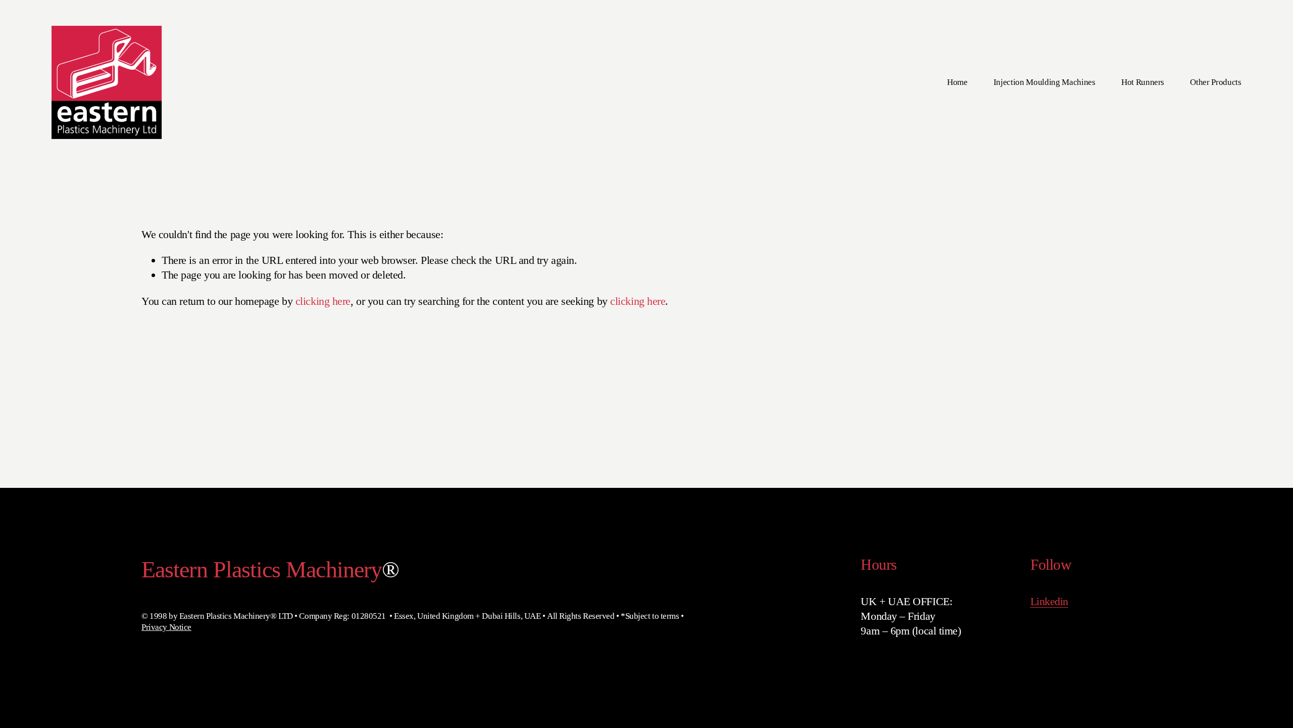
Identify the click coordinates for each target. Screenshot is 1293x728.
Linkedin (1049, 601)
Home (957, 82)
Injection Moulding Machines (1044, 82)
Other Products (1215, 82)
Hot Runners (1142, 82)
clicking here (323, 301)
